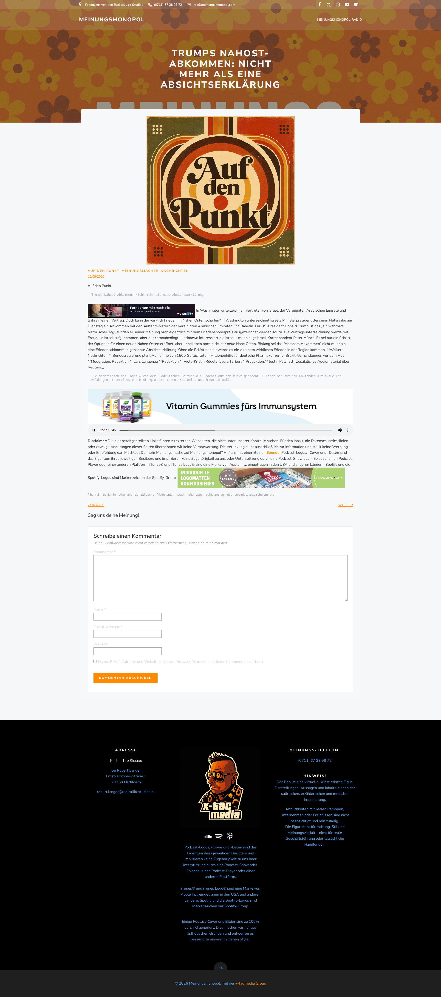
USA (229, 494)
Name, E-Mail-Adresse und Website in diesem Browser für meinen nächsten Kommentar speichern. (181, 661)
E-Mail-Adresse (107, 626)
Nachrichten (175, 271)
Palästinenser (215, 494)
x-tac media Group (250, 983)
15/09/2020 (96, 276)
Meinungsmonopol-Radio (339, 19)
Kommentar (104, 552)
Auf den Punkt (103, 271)
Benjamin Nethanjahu (118, 494)
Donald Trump (144, 494)
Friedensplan (165, 494)
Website (100, 644)
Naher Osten (195, 494)
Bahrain (95, 494)
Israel (180, 494)
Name (99, 609)
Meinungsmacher (140, 271)
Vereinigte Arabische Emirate (254, 494)
